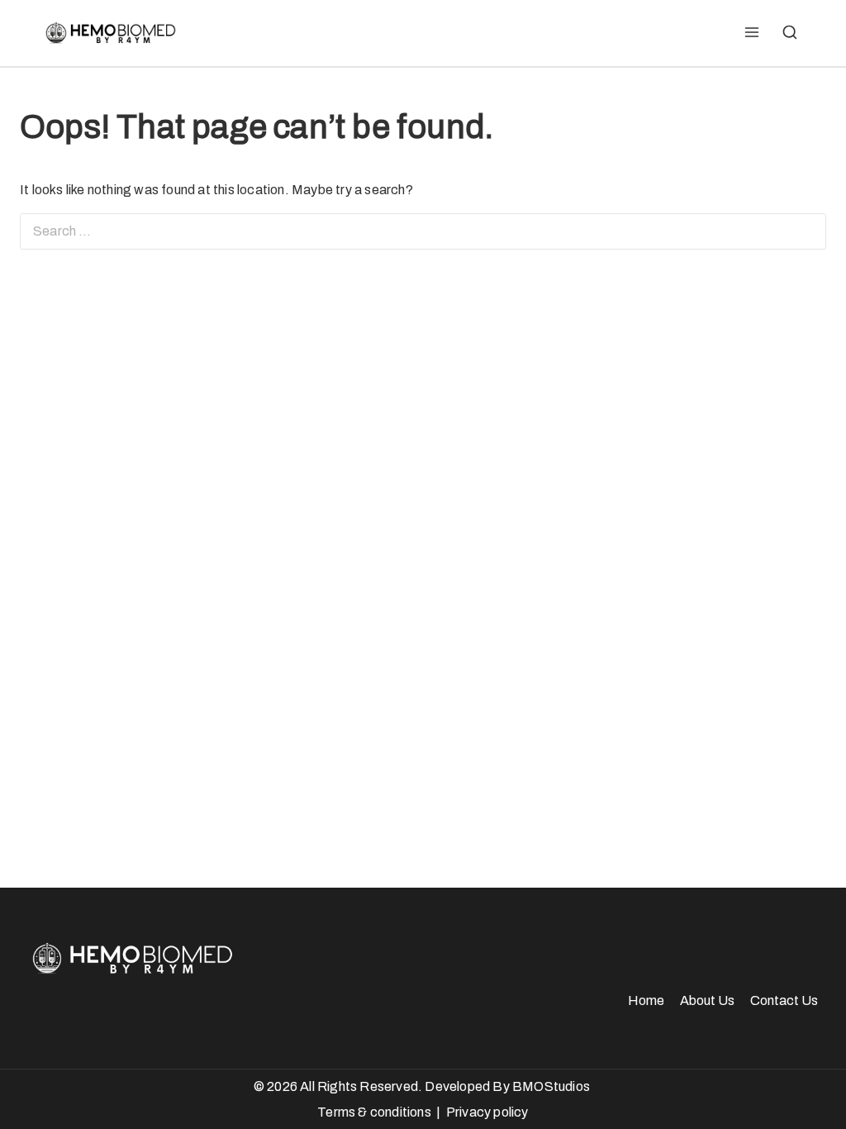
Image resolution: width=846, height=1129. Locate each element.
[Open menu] (751, 33)
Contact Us (784, 1000)
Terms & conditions (374, 1112)
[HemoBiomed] (109, 33)
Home (646, 1000)
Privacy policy (487, 1112)
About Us (707, 1000)
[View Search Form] (790, 33)
